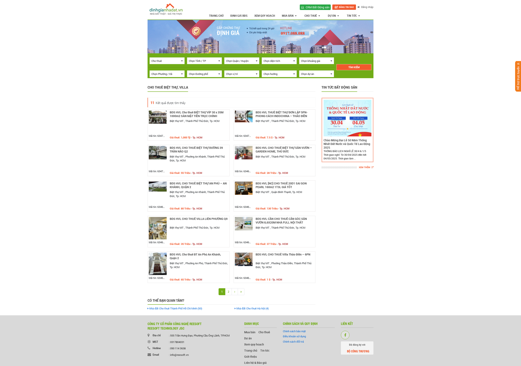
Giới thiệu (250, 356)
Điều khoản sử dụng (294, 336)
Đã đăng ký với (358, 348)
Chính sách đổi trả (293, 341)
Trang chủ (216, 16)
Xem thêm (364, 167)
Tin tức (352, 16)
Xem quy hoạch (264, 16)
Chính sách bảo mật (294, 331)
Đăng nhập (367, 7)
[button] (325, 130)
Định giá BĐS (238, 16)
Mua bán (287, 16)
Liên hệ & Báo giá (255, 363)
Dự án (332, 16)
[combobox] (167, 60)
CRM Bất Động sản (317, 7)
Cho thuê (310, 16)
